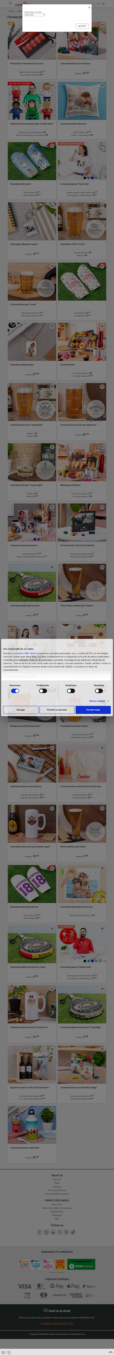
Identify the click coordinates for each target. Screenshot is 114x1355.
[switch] (43, 691)
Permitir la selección (57, 710)
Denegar (21, 710)
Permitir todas (93, 710)
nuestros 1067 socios (26, 653)
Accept (82, 26)
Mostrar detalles (98, 701)
